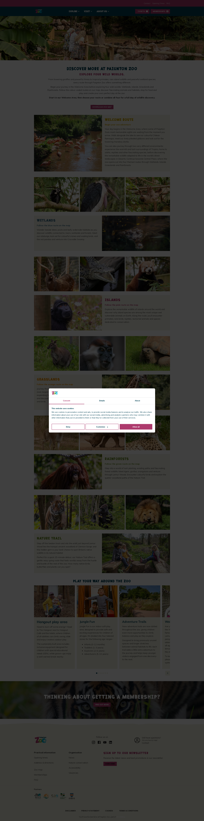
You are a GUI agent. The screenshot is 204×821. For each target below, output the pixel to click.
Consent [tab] (66, 401)
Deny (68, 427)
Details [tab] (102, 401)
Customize (100, 427)
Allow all (136, 427)
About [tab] (137, 401)
